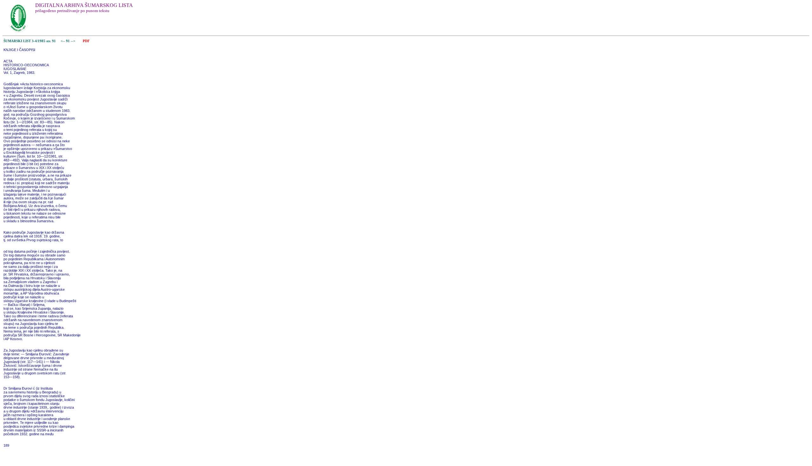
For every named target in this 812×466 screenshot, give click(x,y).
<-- (63, 41)
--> (73, 41)
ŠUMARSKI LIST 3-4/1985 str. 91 (29, 41)
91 (68, 41)
